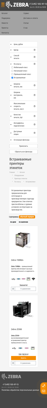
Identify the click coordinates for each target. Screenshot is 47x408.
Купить (23, 358)
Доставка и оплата (31, 18)
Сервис (26, 13)
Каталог (5, 13)
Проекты (5, 28)
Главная (12, 172)
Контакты (5, 33)
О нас (26, 28)
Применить (23, 146)
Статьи (26, 23)
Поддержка (6, 18)
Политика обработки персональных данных (20, 390)
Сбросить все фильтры (23, 152)
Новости (5, 23)
